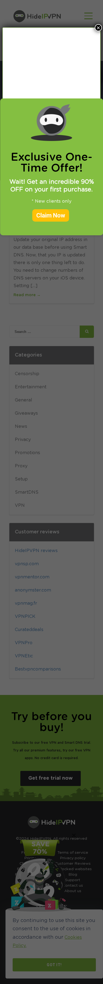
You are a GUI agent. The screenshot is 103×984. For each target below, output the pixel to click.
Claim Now (50, 215)
